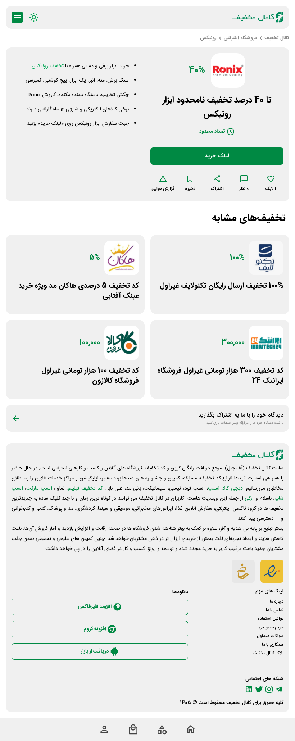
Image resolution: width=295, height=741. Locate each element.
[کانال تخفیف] (257, 17)
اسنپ (213, 488)
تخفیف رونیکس (48, 66)
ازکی (249, 498)
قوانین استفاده (270, 618)
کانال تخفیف (238, 703)
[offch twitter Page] (259, 689)
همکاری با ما (272, 644)
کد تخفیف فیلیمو (85, 488)
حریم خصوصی (271, 627)
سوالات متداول (270, 636)
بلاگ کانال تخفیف (268, 653)
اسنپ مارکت (39, 488)
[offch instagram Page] (269, 689)
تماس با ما (274, 610)
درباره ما (276, 601)
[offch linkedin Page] (249, 689)
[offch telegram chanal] (279, 689)
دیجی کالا (232, 488)
